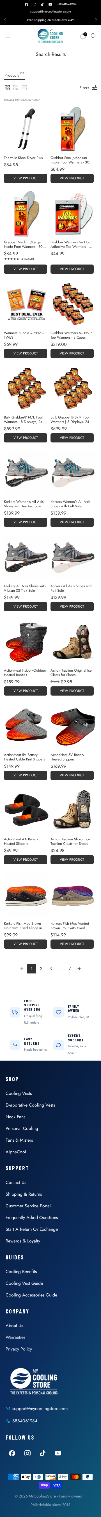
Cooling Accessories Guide (31, 1295)
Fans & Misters (19, 1140)
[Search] (93, 35)
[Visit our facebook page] (27, 4)
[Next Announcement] (96, 19)
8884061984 (24, 1421)
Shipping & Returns (24, 1194)
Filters (84, 87)
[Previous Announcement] (5, 19)
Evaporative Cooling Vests (30, 1105)
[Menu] (8, 36)
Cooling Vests (19, 1093)
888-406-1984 (67, 4)
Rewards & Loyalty (23, 1241)
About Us (14, 1325)
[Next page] (79, 968)
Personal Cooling (22, 1128)
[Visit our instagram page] (34, 4)
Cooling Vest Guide (24, 1283)
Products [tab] (14, 74)
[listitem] (50, 20)
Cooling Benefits (21, 1271)
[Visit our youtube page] (50, 4)
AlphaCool (16, 1152)
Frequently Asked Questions (32, 1217)
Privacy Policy (19, 1349)
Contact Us (16, 1182)
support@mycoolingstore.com (50, 11)
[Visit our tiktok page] (42, 4)
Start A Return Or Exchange (32, 1229)
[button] (7, 87)
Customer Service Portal (28, 1206)
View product (25, 178)
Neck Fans (15, 1117)
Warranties (15, 1337)
